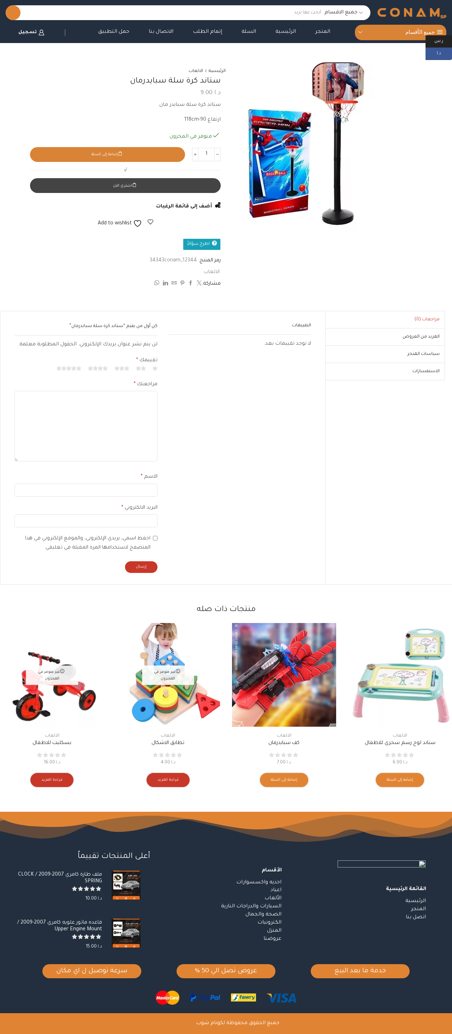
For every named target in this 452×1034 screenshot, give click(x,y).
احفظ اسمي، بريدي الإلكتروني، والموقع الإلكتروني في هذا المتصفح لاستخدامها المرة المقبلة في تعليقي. (87, 543)
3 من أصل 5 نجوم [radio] (121, 368)
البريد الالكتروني (139, 508)
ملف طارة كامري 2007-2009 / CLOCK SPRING (60, 878)
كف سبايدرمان (283, 743)
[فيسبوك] (190, 284)
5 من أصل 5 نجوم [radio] (68, 368)
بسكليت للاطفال (51, 743)
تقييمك (146, 360)
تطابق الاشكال (167, 743)
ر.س (443, 40)
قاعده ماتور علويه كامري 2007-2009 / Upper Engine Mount (59, 926)
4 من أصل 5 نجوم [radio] (98, 368)
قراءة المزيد (168, 780)
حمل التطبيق (113, 32)
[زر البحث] (13, 12)
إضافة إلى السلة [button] (400, 780)
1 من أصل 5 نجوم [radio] (155, 368)
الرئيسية (285, 32)
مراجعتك (145, 384)
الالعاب (196, 71)
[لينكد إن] (165, 284)
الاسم (149, 477)
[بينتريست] (182, 284)
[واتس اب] (157, 284)
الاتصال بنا (161, 32)
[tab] (427, 319)
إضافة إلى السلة (104, 154)
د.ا (444, 53)
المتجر (322, 32)
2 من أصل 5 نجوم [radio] (141, 368)
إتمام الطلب (207, 32)
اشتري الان (122, 186)
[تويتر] (198, 284)
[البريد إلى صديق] (174, 284)
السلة (249, 32)
